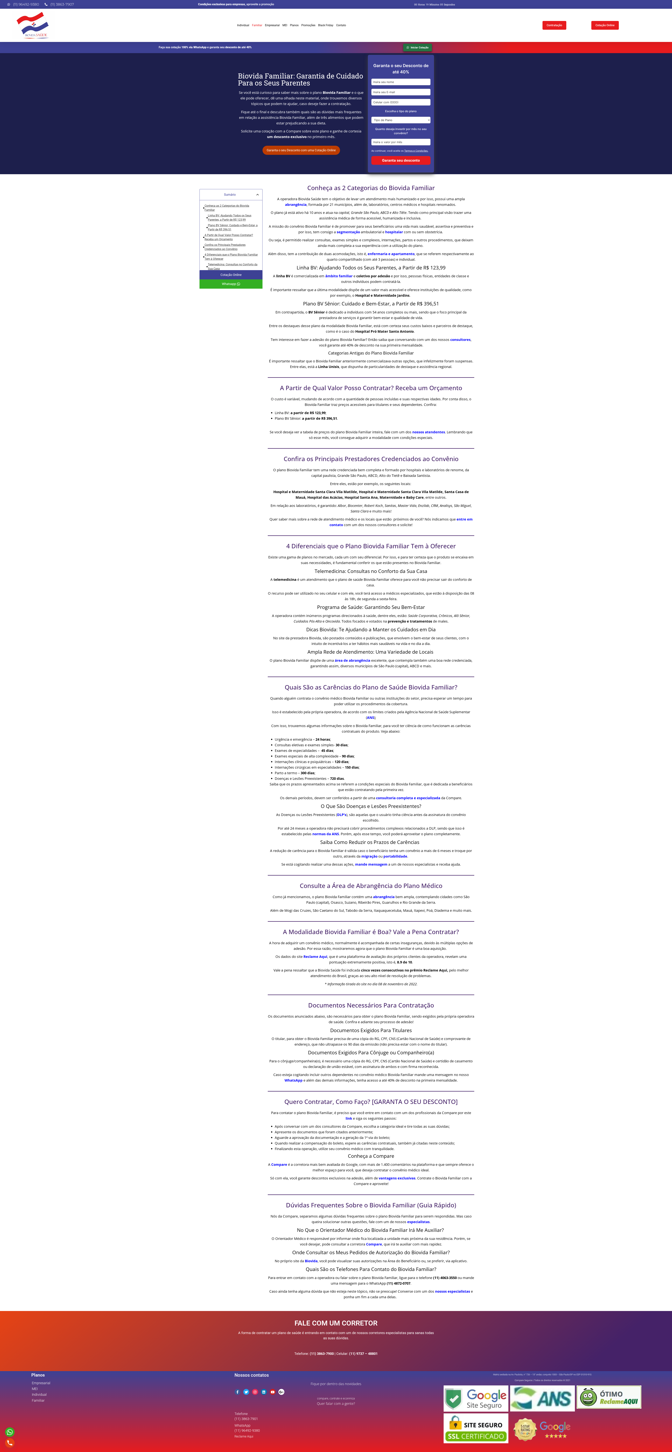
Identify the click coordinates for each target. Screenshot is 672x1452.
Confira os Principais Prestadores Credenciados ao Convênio (225, 247)
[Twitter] (246, 1392)
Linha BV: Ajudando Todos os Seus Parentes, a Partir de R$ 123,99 (229, 217)
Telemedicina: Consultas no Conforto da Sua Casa (232, 266)
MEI (284, 25)
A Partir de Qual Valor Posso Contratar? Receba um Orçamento (229, 237)
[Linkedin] (264, 1392)
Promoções (308, 25)
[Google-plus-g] (281, 1392)
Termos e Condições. (416, 150)
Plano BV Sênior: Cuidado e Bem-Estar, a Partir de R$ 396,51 (233, 227)
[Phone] (10, 1443)
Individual (243, 25)
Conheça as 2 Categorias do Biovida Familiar (227, 208)
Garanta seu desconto (401, 160)
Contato (341, 25)
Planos (294, 25)
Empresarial (272, 25)
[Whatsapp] (10, 1432)
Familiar (257, 25)
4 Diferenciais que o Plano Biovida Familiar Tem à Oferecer (231, 257)
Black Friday (325, 25)
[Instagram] (255, 1392)
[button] (257, 194)
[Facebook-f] (237, 1392)
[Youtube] (273, 1392)
